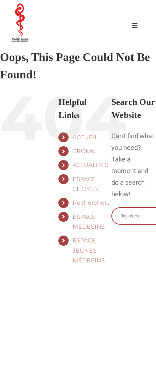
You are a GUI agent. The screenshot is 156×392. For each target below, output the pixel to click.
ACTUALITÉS (90, 165)
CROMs (83, 151)
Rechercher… (91, 202)
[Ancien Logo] (20, 8)
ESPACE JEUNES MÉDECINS (89, 250)
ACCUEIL (85, 137)
